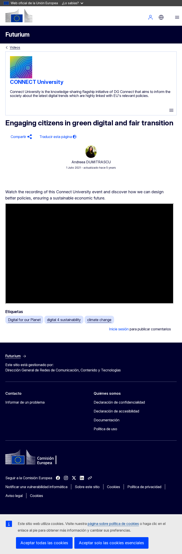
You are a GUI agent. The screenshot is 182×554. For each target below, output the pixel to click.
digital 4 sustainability (64, 319)
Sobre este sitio (87, 487)
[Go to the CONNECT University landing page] (21, 77)
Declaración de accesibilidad (116, 411)
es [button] (161, 17)
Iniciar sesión (150, 17)
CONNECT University (36, 82)
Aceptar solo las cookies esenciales (111, 542)
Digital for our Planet (24, 319)
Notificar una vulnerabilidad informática (36, 487)
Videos (15, 47)
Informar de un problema (25, 402)
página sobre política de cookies (113, 523)
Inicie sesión (119, 329)
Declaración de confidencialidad (119, 402)
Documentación (106, 420)
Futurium (17, 34)
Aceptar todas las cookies (44, 542)
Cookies (113, 487)
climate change (99, 319)
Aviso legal (14, 495)
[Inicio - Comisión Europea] (18, 15)
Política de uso (105, 429)
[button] (20, 137)
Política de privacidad (144, 487)
